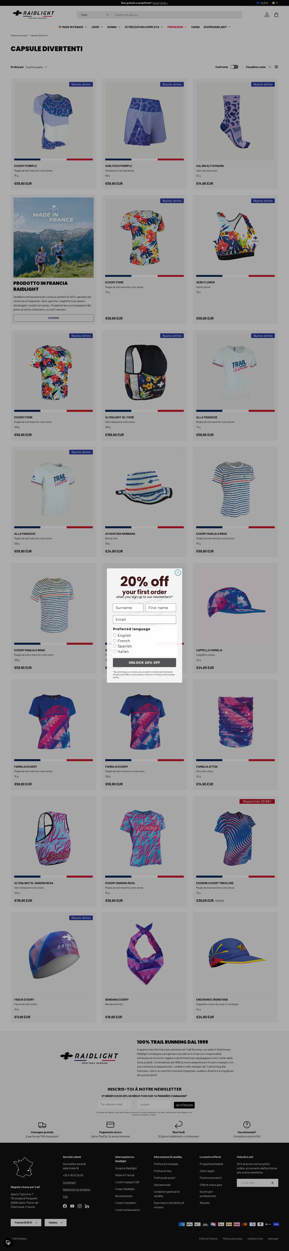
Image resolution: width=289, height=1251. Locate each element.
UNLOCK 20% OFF (144, 662)
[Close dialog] (178, 573)
